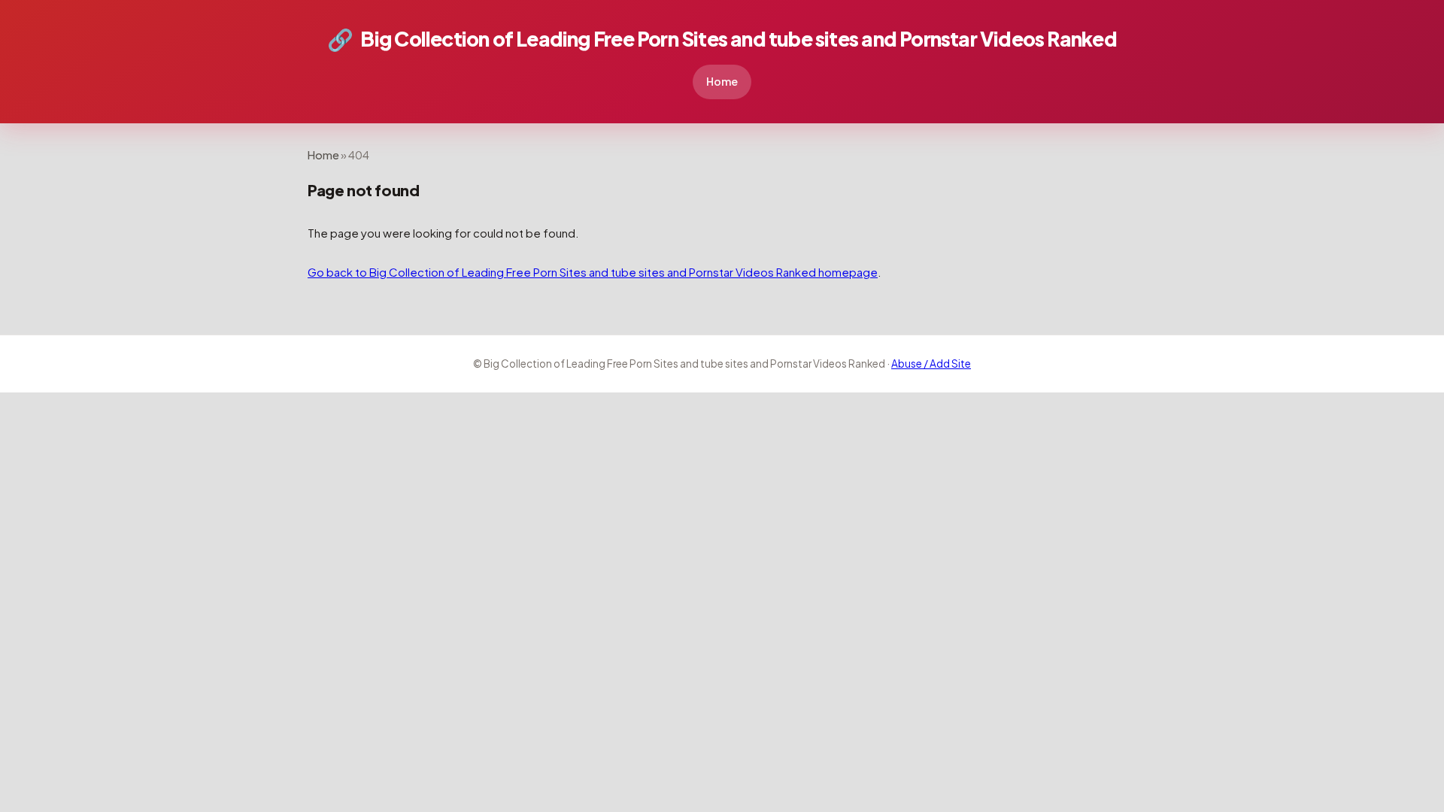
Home (722, 81)
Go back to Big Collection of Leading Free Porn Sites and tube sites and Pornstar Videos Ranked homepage (593, 272)
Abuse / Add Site (931, 363)
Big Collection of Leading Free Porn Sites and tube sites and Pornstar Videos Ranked (721, 39)
